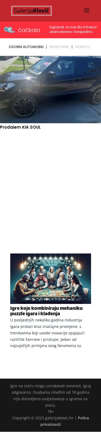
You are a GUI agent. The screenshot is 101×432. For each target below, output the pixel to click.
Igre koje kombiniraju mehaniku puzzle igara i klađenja (46, 311)
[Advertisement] (50, 184)
